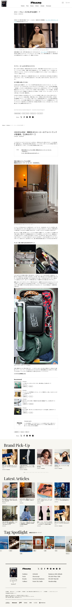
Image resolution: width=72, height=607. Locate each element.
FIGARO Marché (53, 579)
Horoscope (48, 5)
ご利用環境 (45, 591)
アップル (31, 412)
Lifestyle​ (31, 403)
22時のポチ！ (19, 143)
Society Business (38, 579)
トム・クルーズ (49, 20)
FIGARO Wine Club (54, 576)
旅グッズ (27, 431)
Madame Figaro (17, 113)
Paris (27, 5)
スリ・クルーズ (44, 52)
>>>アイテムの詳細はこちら (20, 373)
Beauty (32, 5)
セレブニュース (33, 113)
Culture (37, 5)
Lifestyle (42, 5)
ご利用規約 (23, 591)
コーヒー (31, 396)
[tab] (27, 472)
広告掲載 (7, 591)
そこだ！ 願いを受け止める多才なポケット (30, 153)
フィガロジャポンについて (53, 591)
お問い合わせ (12, 591)
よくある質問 (18, 591)
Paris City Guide (38, 581)
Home (3, 125)
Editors (31, 386)
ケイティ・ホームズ (25, 113)
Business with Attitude (55, 574)
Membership (52, 581)
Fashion (23, 5)
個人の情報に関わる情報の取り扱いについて (34, 591)
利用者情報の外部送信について (11, 593)
